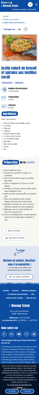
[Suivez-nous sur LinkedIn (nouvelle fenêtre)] (11, 334)
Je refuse (12, 391)
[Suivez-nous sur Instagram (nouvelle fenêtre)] (26, 334)
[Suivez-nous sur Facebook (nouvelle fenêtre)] (4, 334)
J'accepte (27, 391)
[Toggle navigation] (36, 5)
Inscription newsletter (21, 277)
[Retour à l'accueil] (6, 2)
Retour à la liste (14, 231)
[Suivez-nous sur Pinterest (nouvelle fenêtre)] (34, 334)
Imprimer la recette (16, 238)
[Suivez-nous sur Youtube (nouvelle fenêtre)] (19, 334)
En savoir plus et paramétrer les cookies (19, 386)
